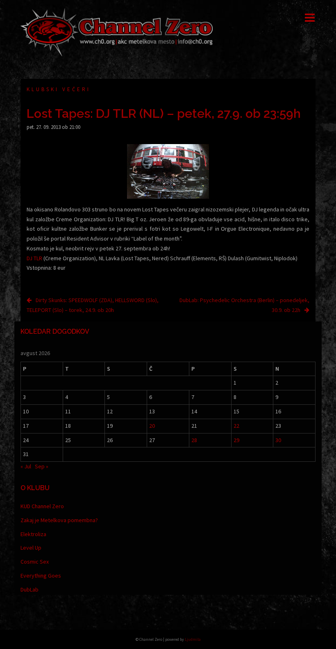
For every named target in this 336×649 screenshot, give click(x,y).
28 (194, 440)
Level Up (30, 547)
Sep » (41, 466)
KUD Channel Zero (42, 506)
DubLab (29, 589)
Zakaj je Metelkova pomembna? (59, 520)
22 (236, 425)
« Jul (25, 466)
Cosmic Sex (34, 561)
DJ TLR (34, 258)
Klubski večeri (59, 89)
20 (152, 425)
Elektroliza (33, 534)
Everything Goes (40, 575)
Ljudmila (193, 639)
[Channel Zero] (116, 31)
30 (278, 440)
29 (236, 440)
